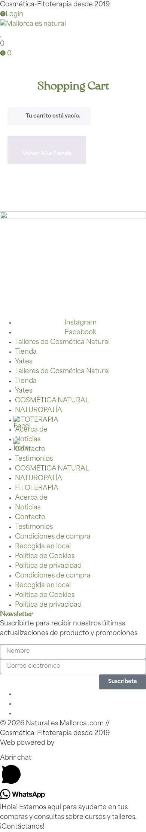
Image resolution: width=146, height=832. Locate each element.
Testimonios (34, 459)
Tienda (26, 352)
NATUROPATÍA (38, 410)
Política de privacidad (48, 566)
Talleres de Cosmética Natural (62, 342)
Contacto (30, 517)
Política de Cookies (44, 556)
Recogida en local (43, 546)
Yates (23, 362)
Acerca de (31, 430)
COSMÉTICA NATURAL (52, 400)
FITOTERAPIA (36, 420)
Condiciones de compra (53, 537)
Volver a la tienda (46, 153)
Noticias (27, 508)
